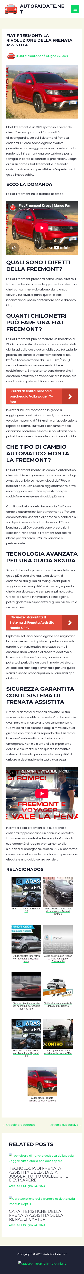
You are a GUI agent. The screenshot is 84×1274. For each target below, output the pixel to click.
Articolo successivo (66, 1124)
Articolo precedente (18, 1124)
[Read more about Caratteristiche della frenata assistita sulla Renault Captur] (42, 1201)
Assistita (14, 1186)
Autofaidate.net (42, 9)
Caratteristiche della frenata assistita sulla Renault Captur (36, 1215)
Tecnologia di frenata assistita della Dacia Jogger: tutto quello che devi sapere (38, 1174)
